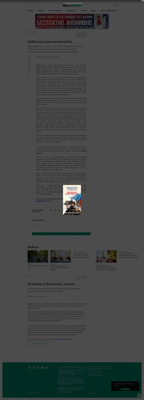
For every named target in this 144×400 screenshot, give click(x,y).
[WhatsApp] (29, 68)
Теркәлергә (76, 238)
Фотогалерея (71, 11)
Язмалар (41, 11)
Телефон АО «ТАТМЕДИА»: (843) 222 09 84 (96, 375)
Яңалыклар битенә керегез (38, 343)
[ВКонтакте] (29, 57)
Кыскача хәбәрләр (55, 11)
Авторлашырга (46, 238)
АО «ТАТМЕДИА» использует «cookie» (66, 387)
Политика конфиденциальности (65, 391)
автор (29, 276)
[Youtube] (42, 367)
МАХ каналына (61, 339)
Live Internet (90, 393)
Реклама (84, 11)
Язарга (61, 233)
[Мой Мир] (29, 72)
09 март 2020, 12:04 (81, 277)
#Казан (84, 32)
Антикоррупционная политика (94, 373)
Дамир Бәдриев (32, 32)
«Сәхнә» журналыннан (108, 11)
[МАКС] (46, 367)
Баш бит (31, 11)
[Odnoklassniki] (38, 367)
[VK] (29, 367)
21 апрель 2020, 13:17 (80, 33)
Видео (93, 11)
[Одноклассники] (29, 64)
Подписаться (125, 389)
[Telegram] (29, 61)
